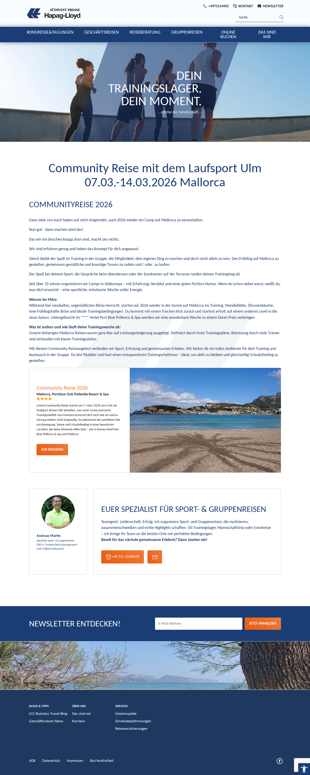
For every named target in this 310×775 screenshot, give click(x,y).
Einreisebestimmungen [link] (133, 721)
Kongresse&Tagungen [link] (50, 32)
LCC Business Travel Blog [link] (48, 714)
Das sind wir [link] (81, 714)
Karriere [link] (78, 721)
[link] (304, 769)
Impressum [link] (75, 761)
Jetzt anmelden (262, 623)
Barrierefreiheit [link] (101, 761)
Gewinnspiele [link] (125, 714)
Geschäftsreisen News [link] (46, 721)
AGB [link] (32, 761)
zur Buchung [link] (52, 449)
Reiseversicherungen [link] (131, 729)
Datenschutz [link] (51, 761)
